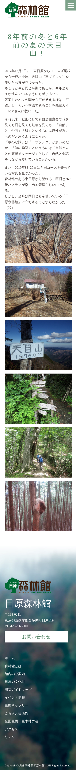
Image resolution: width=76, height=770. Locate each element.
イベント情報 (15, 697)
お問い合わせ (36, 636)
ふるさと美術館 (16, 713)
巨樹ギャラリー (16, 705)
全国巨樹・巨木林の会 (21, 721)
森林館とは (13, 666)
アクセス (11, 729)
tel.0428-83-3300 (16, 626)
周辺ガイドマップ (18, 689)
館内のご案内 (15, 674)
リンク (10, 737)
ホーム (10, 658)
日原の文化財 (15, 681)
